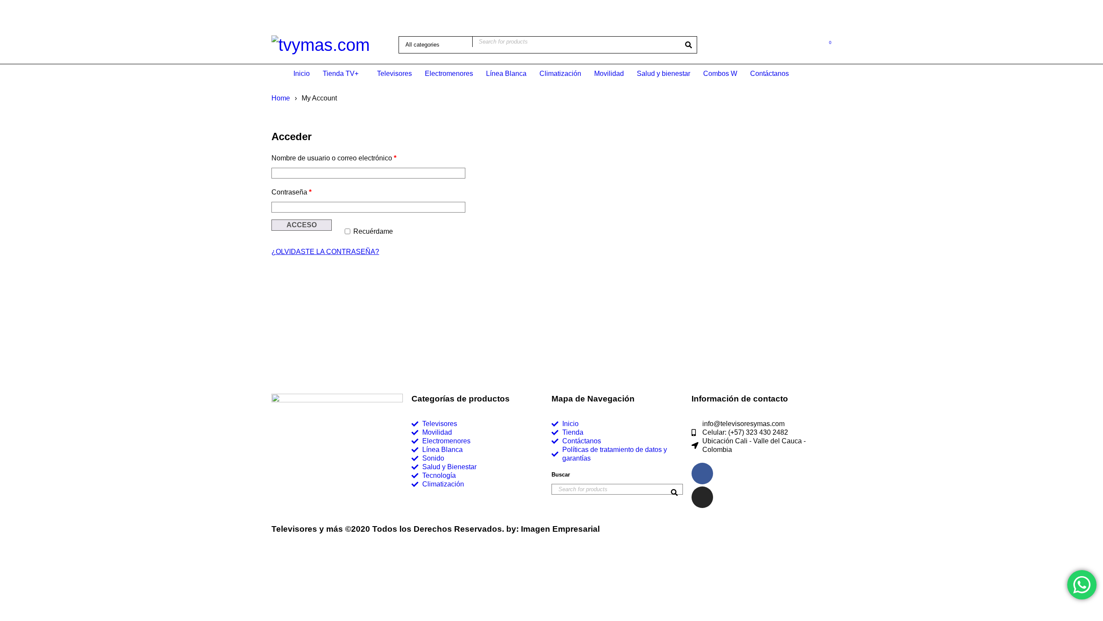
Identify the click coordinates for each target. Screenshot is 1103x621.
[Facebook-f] (702, 473)
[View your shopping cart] (825, 44)
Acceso (302, 225)
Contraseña (291, 192)
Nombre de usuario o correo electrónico (333, 158)
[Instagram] (702, 497)
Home (280, 98)
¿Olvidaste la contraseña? (325, 251)
